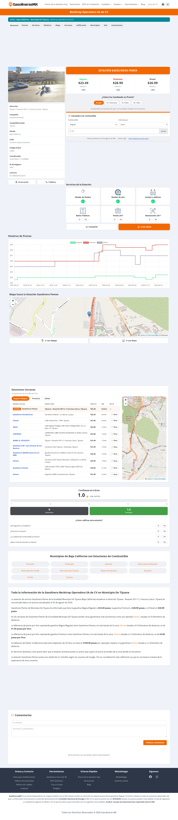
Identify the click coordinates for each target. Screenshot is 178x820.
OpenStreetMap (153, 335)
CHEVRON (17, 434)
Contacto (24, 788)
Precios (25, 25)
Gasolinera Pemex (20, 468)
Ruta (115, 414)
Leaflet (142, 335)
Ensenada (69, 564)
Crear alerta (146, 227)
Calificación (81, 25)
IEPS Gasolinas (56, 781)
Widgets (56, 788)
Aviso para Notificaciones (24, 777)
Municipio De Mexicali (147, 564)
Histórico (47, 25)
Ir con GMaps (51, 340)
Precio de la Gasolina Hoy (56, 4)
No (86, 219)
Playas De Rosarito (109, 570)
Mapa (58, 25)
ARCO (15, 427)
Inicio (12, 19)
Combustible (73, 120)
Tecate (30, 577)
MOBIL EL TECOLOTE (21, 440)
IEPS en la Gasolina (90, 4)
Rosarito (147, 570)
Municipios (95, 25)
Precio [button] (93, 404)
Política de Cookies (24, 784)
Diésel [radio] (47, 398)
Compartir (93, 227)
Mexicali (108, 564)
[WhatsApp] (168, 4)
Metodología (121, 777)
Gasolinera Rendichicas (23, 414)
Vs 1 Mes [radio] (125, 103)
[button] (89, 314)
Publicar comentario (155, 742)
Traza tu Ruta (57, 784)
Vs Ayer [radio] (99, 103)
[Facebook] (163, 4)
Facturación (75, 4)
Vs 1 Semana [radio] (112, 103)
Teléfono (52, 182)
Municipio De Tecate (30, 570)
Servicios (35, 25)
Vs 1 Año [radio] (136, 103)
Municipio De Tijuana (40, 19)
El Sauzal (30, 564)
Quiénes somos (121, 781)
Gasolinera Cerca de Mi (57, 777)
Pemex (16, 420)
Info (105, 25)
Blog (143, 4)
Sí (79, 219)
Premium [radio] (36, 398)
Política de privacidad (24, 781)
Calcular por (123, 120)
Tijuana (69, 577)
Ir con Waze (131, 340)
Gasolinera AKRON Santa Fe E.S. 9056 (26, 454)
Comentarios (116, 25)
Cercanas (68, 25)
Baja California (23, 19)
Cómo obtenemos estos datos (138, 138)
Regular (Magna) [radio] (20, 398)
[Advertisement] (89, 47)
